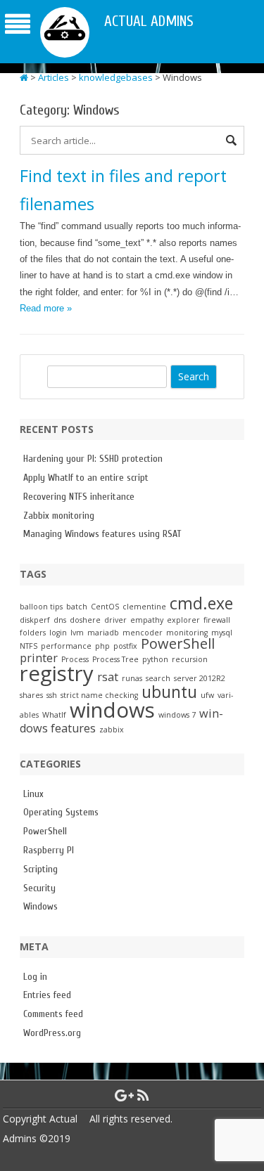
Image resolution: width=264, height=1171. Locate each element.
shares (31, 695)
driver (115, 620)
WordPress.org (52, 1033)
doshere (85, 620)
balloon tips (41, 607)
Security (39, 888)
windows (112, 710)
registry (57, 673)
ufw (207, 695)
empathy (146, 620)
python (155, 659)
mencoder (142, 633)
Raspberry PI (48, 850)
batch (76, 607)
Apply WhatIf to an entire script (86, 478)
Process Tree (115, 659)
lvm (77, 633)
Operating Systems (61, 812)
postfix (125, 646)
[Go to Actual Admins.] (24, 77)
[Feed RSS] (143, 1095)
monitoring (187, 633)
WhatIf (54, 715)
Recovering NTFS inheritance (78, 497)
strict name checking (99, 695)
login (58, 633)
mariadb (103, 633)
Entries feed (47, 995)
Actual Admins (149, 21)
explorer (183, 620)
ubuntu (169, 691)
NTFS (28, 646)
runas (132, 678)
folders (33, 633)
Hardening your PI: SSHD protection (93, 459)
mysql (221, 633)
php (102, 646)
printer (39, 658)
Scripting (40, 869)
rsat (107, 677)
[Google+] (124, 1095)
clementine (144, 607)
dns (60, 620)
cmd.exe (201, 603)
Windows (40, 906)
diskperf (35, 620)
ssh (51, 695)
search (158, 678)
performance (66, 646)
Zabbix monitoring (58, 516)
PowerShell (178, 643)
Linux (33, 794)
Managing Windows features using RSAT (102, 534)
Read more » (46, 308)
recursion (190, 659)
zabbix (111, 730)
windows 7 (177, 715)
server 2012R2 (199, 678)
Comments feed (53, 1014)
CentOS (105, 607)
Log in (35, 977)
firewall (216, 620)
